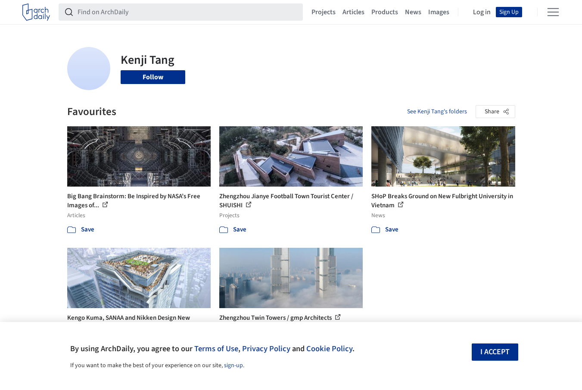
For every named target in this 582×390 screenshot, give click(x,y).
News (413, 12)
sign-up (233, 365)
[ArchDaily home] (36, 12)
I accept (495, 351)
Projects (323, 12)
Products (384, 12)
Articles (353, 12)
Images (438, 12)
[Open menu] (553, 12)
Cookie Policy (329, 348)
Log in (482, 12)
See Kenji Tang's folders (437, 112)
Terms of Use (216, 348)
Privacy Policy (266, 348)
